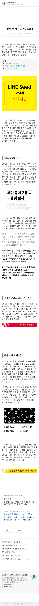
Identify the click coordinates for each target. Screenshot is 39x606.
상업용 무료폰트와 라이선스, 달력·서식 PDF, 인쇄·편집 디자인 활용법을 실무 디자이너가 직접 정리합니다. (15, 580)
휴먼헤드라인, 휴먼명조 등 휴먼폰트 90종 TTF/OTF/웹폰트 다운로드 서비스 (19, 503)
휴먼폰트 (7, 499)
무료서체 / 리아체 (8, 552)
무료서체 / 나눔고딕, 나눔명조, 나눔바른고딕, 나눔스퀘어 (14, 559)
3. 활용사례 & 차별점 (11, 68)
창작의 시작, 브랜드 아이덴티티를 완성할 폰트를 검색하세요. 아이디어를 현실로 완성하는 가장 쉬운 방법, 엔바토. (19, 518)
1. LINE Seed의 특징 (12, 63)
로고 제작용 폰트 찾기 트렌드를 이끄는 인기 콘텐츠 (19, 514)
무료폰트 (19, 25)
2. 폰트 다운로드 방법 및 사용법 (15, 66)
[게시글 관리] (12, 530)
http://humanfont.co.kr (12, 496)
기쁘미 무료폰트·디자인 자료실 (15, 575)
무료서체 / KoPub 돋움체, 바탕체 (13, 549)
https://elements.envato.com (14, 511)
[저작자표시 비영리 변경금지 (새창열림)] (27, 531)
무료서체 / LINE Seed (19, 28)
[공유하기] (9, 530)
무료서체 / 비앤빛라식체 (10, 555)
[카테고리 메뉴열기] (35, 3)
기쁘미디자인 (11, 2)
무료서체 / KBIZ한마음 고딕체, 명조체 (14, 545)
